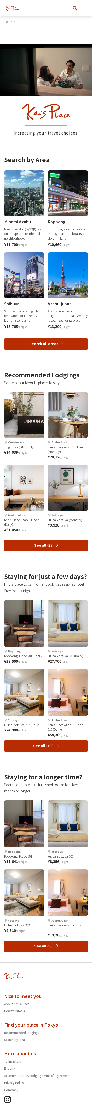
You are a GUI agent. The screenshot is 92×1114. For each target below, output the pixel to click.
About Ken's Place (16, 1004)
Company (11, 1090)
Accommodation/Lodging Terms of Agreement (37, 1075)
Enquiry (9, 1068)
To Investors (12, 1061)
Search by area (14, 1039)
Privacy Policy (14, 1082)
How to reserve (14, 1011)
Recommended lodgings (21, 1032)
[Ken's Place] (11, 8)
